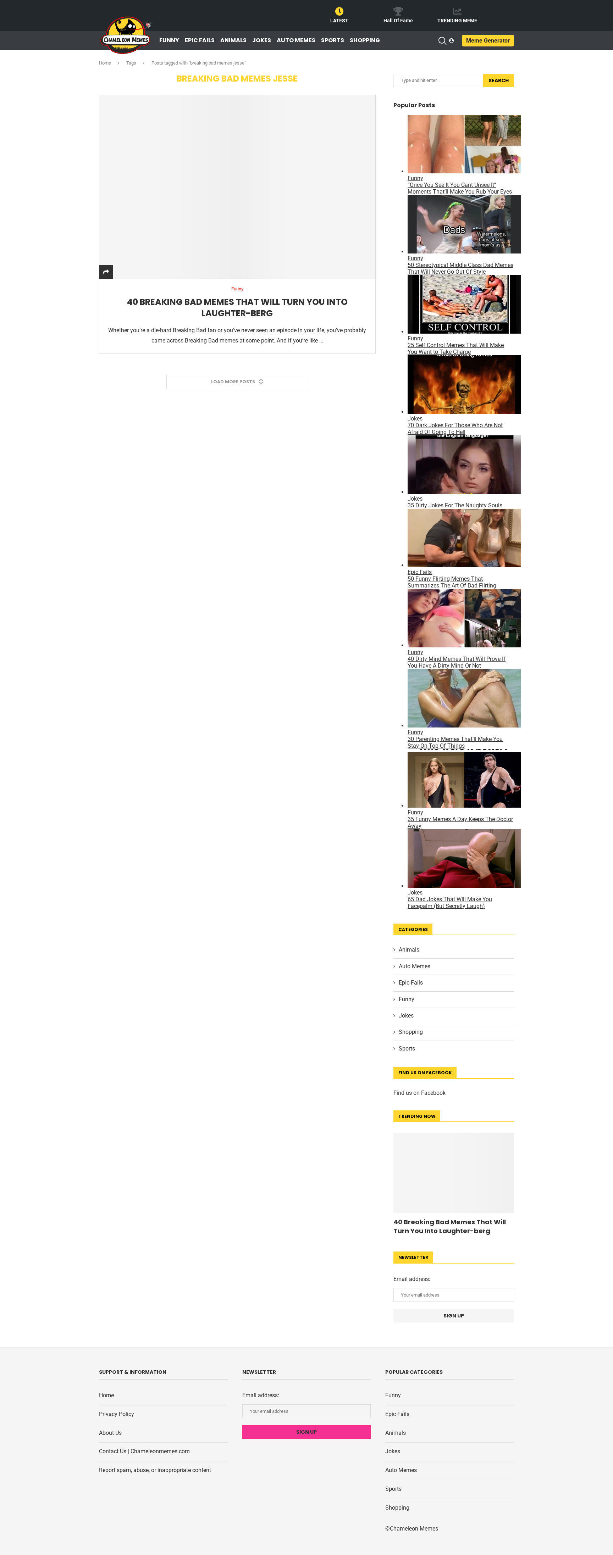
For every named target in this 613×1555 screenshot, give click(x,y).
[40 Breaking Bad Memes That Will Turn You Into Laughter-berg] (237, 187)
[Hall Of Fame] (398, 11)
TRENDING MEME (457, 20)
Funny (169, 40)
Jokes (261, 40)
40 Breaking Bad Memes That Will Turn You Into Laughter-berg (237, 307)
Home (105, 63)
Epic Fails (200, 40)
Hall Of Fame (398, 20)
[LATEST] (339, 11)
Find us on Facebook (419, 1092)
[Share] (106, 272)
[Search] (442, 41)
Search (498, 80)
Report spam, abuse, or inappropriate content (155, 1470)
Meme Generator (488, 40)
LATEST (339, 20)
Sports (332, 40)
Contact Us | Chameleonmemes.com (144, 1451)
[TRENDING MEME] (457, 11)
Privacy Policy (116, 1414)
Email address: (411, 1279)
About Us (110, 1432)
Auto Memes (296, 40)
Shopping (365, 40)
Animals (233, 40)
